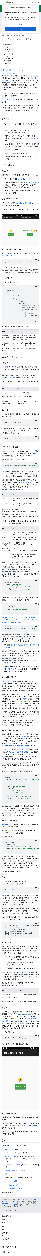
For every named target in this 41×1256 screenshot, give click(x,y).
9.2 (8, 73)
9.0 (14, 73)
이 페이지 (9, 669)
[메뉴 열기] (3, 2)
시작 (20, 29)
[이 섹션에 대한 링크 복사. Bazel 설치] (12, 171)
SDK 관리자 (25, 482)
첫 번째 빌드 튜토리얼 (19, 35)
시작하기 (9, 35)
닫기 (20, 24)
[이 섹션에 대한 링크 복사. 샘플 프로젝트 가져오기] (21, 199)
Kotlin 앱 (12, 1181)
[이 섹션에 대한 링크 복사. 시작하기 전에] (16, 166)
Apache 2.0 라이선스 (7, 1203)
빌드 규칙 (23, 736)
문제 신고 (7, 70)
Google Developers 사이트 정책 (10, 1205)
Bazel (3, 35)
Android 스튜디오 (31, 183)
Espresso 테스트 (14, 1189)
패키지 (25, 699)
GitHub (7, 1149)
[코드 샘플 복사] (38, 260)
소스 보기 (19, 70)
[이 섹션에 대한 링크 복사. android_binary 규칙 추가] (20, 821)
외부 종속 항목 (11, 378)
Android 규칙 (11, 100)
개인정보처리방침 (11, 1247)
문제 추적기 (5, 1233)
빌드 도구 (32, 451)
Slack (3, 1236)
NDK (6, 1174)
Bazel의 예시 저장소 (22, 203)
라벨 (18, 913)
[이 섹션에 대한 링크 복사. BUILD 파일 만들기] (18, 677)
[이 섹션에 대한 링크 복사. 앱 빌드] (9, 877)
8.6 (20, 73)
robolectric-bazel (11, 1165)
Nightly (4, 73)
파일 (7, 681)
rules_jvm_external (11, 1156)
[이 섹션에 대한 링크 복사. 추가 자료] (12, 1141)
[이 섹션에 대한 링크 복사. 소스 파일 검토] (15, 278)
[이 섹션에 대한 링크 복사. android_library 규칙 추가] (20, 730)
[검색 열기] (32, 2)
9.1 (11, 73)
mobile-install (9, 1153)
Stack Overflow (6, 1239)
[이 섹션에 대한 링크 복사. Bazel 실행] (12, 410)
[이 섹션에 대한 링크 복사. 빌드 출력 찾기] (13, 942)
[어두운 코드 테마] (36, 260)
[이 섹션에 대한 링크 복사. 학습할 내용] (14, 119)
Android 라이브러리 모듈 (17, 752)
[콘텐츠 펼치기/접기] (13, 45)
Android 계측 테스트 (11, 1171)
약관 (3, 1247)
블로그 (3, 1219)
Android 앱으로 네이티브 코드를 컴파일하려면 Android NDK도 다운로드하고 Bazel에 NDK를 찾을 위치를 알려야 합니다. (20, 620)
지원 (3, 1230)
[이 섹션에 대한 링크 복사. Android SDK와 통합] (20, 447)
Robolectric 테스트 (15, 1185)
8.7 (17, 73)
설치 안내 (21, 179)
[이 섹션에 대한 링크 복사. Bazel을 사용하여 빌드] (24, 357)
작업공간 (36, 138)
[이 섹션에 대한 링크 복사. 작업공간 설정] (14, 363)
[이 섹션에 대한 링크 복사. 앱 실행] (9, 1008)
